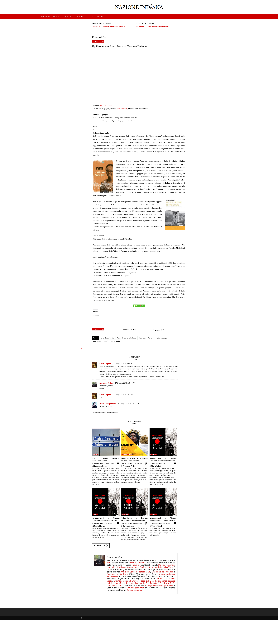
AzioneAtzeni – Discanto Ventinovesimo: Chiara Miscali (163, 519)
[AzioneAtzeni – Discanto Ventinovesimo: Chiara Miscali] (163, 502)
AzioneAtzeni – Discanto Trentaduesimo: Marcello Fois (163, 459)
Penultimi (154, 583)
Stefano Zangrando (112, 341)
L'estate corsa (114, 585)
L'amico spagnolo (134, 590)
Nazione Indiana (105, 105)
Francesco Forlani (146, 338)
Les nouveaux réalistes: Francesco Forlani (106, 459)
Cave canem (133, 567)
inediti (95, 454)
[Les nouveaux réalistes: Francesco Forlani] (106, 442)
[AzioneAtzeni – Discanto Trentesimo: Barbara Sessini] (134, 502)
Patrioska (97, 341)
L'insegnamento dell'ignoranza (159, 585)
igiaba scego (162, 338)
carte (95, 514)
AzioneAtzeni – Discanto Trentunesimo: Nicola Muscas (106, 519)
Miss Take (168, 567)
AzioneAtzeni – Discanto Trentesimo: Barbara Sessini (134, 519)
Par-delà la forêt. (167, 583)
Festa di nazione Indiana (126, 338)
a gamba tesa (98, 41)
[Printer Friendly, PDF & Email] (139, 307)
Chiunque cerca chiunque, (126, 581)
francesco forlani (129, 330)
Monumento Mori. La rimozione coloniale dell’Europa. (134, 459)
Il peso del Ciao (146, 581)
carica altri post (99, 545)
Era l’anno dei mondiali (162, 572)
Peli (147, 583)
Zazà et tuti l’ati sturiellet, (151, 567)
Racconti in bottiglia (117, 574)
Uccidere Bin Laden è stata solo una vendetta (108, 26)
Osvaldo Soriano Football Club (135, 572)
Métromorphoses (167, 574)
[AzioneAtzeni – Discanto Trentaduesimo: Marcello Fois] (163, 442)
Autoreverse (112, 576)
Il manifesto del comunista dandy (129, 583)
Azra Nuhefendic (107, 338)
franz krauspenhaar (107, 403)
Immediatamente (136, 588)
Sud (108, 563)
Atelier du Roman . (137, 563)
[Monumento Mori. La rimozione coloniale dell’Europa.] (134, 442)
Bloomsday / (152, 26)
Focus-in (136, 565)
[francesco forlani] (99, 573)
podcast (153, 454)
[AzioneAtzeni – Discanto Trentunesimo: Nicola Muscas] (106, 502)
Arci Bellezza (121, 108)
